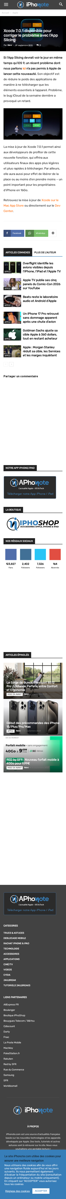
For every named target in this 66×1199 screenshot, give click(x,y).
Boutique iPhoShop (14, 1015)
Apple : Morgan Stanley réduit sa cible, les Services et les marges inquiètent (41, 351)
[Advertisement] (33, 612)
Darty (7, 1031)
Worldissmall (10, 1085)
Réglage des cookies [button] (17, 1191)
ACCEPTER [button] (41, 1190)
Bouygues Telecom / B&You (19, 1020)
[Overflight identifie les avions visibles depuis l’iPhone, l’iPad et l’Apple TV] (12, 267)
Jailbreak (10, 980)
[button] (6, 4)
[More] (53, 233)
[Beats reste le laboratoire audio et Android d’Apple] (12, 301)
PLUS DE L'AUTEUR (45, 252)
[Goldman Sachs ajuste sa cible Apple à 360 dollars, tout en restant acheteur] (12, 334)
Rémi (10, 45)
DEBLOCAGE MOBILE (15, 938)
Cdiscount (9, 1026)
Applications (12, 959)
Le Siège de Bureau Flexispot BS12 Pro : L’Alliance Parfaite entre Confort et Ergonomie (32, 686)
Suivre (25, 550)
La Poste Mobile (12, 1042)
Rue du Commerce (14, 1069)
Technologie (11, 948)
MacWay (8, 1047)
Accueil (5, 13)
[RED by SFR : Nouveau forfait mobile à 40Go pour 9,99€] (33, 754)
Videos (8, 969)
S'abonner (55, 550)
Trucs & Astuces (14, 933)
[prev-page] (6, 364)
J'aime (11, 550)
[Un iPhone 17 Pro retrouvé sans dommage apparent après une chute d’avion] (12, 318)
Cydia (7, 975)
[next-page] (11, 364)
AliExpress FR (11, 1004)
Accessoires (11, 954)
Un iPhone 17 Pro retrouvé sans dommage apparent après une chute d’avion (41, 317)
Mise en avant (15, 694)
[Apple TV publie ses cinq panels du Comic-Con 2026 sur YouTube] (12, 284)
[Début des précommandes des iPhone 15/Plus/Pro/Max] (33, 717)
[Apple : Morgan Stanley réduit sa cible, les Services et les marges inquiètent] (12, 351)
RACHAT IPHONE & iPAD (16, 943)
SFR (6, 1080)
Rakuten (8, 1058)
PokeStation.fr (12, 1053)
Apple (15, 13)
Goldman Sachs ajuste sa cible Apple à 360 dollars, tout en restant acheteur (40, 334)
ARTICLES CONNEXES (18, 252)
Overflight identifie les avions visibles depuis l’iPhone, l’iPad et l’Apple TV (42, 267)
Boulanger (9, 1010)
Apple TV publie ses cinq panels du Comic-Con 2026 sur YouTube (41, 284)
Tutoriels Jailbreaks (17, 985)
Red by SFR (10, 1064)
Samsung (9, 1075)
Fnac (6, 1037)
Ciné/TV (8, 964)
